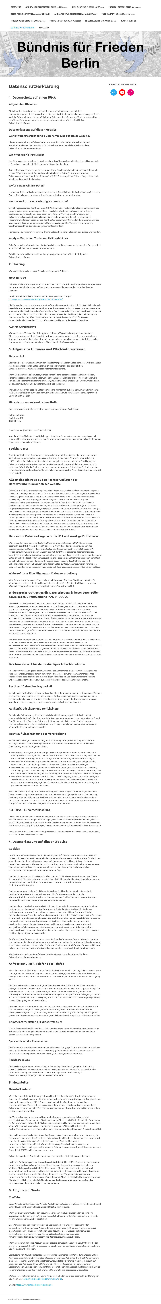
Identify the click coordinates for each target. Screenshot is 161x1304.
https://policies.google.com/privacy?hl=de (42, 1278)
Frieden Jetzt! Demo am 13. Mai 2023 (117, 14)
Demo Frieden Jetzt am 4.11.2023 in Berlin (30, 14)
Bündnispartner (128, 21)
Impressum (44, 28)
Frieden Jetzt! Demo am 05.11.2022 (100, 21)
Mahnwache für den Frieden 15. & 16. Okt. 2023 (75, 14)
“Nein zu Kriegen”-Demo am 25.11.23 (125, 7)
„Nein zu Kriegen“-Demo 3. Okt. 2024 (88, 7)
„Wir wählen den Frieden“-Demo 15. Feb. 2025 (46, 7)
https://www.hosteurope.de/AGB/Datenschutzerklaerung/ (36, 299)
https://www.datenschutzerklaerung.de (34, 1284)
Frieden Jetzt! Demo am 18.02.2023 (65, 21)
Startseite (16, 7)
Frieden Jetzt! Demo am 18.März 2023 (28, 21)
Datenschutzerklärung (22, 28)
